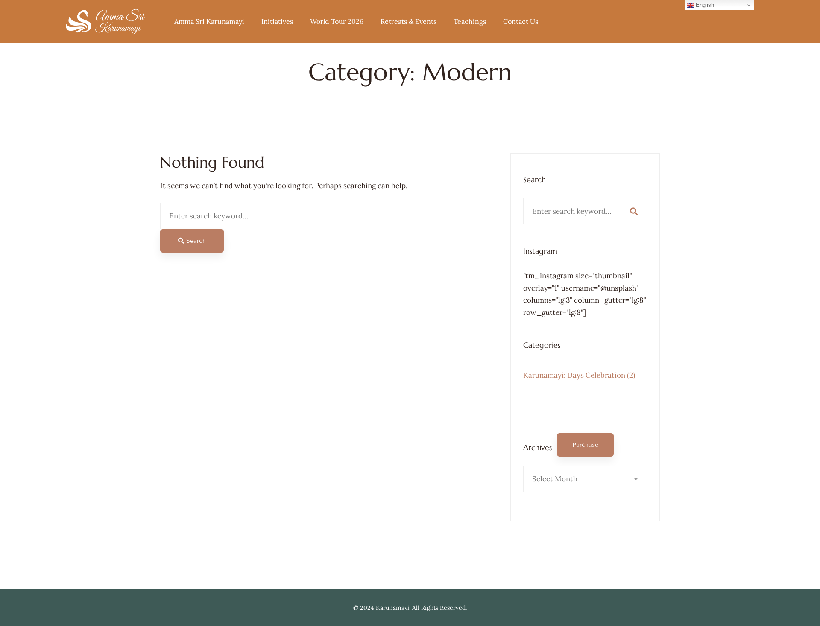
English (704, 5)
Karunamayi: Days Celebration (579, 375)
